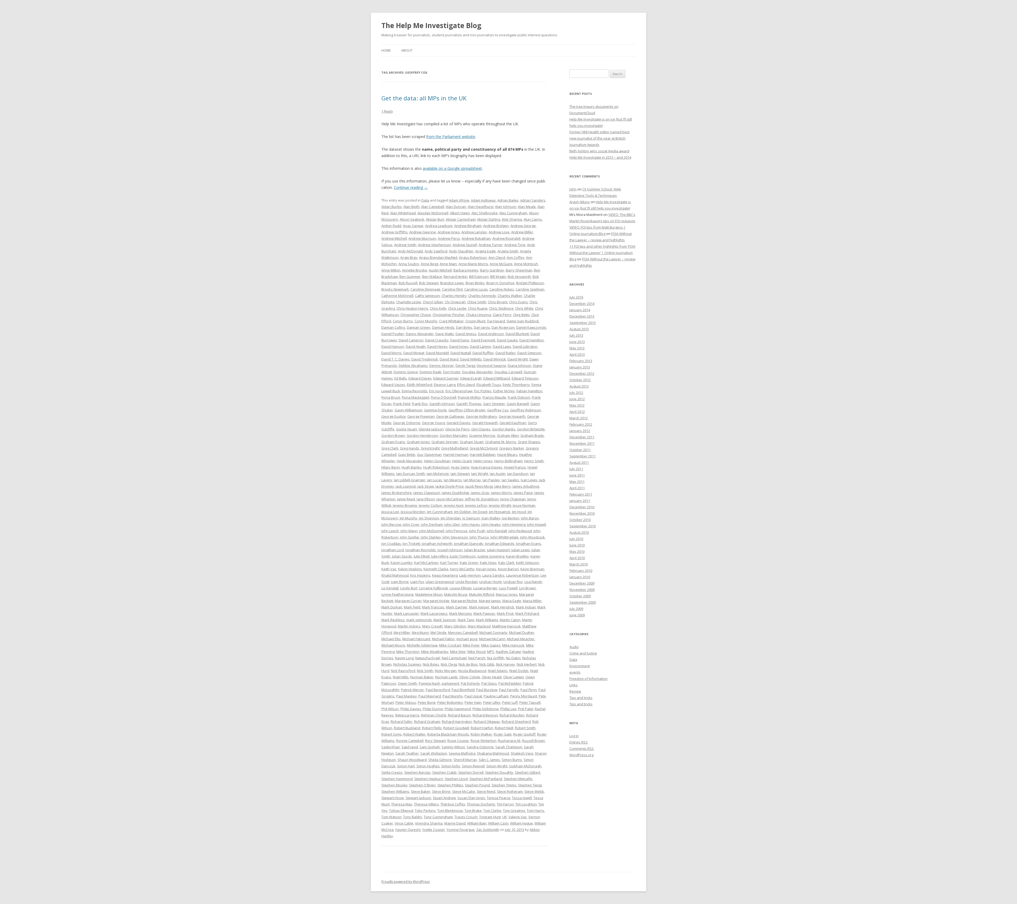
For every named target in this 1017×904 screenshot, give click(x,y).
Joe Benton (510, 518)
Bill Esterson (479, 276)
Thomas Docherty (481, 804)
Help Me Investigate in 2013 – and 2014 (600, 157)
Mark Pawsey (484, 613)
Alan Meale (527, 206)
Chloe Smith (476, 302)
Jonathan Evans (528, 543)
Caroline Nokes (501, 289)
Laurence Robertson (522, 575)
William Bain (477, 823)
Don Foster (452, 371)
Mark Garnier (456, 607)
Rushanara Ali (509, 740)
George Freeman (421, 416)
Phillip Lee (508, 708)
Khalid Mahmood (395, 575)
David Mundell (437, 352)
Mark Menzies (460, 613)
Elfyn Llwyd (466, 384)
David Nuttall (460, 352)
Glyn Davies (480, 429)
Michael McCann (492, 638)
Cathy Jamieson (427, 295)
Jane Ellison (426, 499)
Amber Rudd (391, 225)
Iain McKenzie (438, 473)
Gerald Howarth (485, 422)
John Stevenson (455, 537)
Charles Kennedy (482, 295)
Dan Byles (464, 327)
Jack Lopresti (406, 486)
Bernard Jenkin (455, 276)
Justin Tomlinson (463, 556)
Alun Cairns (533, 219)
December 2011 (581, 437)
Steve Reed (486, 791)
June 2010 (577, 545)
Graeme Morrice (482, 435)
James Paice (523, 492)
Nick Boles (431, 664)
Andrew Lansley (474, 232)
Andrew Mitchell (394, 238)
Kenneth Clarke (435, 569)
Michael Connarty (493, 632)
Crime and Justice (583, 653)
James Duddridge (455, 492)
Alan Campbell (432, 206)
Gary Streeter (494, 403)
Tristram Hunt (490, 816)
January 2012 (579, 430)
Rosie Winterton (483, 740)
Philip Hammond (458, 708)
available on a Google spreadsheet (452, 168)
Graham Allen (508, 435)
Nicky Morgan (446, 670)
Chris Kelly (438, 308)
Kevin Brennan (532, 569)
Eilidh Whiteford (419, 384)
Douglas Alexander (477, 371)
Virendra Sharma (429, 823)
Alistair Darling (488, 219)
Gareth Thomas (468, 403)
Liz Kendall (390, 588)
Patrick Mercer (412, 689)
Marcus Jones (507, 594)
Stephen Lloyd (456, 778)
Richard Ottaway (487, 721)
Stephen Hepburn (428, 778)
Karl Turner (449, 562)
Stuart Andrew (444, 797)
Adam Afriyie (459, 200)
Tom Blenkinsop (450, 810)
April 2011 (577, 488)
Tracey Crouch (466, 816)
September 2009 (582, 602)
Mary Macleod (479, 626)
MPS (490, 651)
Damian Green (418, 327)
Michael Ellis (391, 638)
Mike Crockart (450, 645)
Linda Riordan (467, 581)
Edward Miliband (496, 378)
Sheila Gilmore (440, 759)
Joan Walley (490, 518)
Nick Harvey (505, 664)
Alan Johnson (505, 206)
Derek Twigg (465, 365)
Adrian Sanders (532, 200)
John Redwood (520, 530)
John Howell (536, 524)
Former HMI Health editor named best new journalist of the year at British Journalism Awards (599, 138)
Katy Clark (506, 562)
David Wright (517, 359)
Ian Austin (498, 473)
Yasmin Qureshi (408, 829)
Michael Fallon (443, 638)
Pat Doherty (470, 683)
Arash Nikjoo (579, 201)
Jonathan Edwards (499, 543)
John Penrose (456, 530)
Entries (578, 742)
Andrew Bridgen (496, 225)
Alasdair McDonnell (432, 213)
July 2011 (576, 468)
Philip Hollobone (485, 708)
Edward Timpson (525, 378)
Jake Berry (502, 486)
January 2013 (579, 367)
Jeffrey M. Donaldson (482, 499)
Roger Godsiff (524, 734)
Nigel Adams (498, 670)
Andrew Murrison (422, 238)
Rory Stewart (435, 740)
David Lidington (525, 346)
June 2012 (577, 399)
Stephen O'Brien (422, 785)
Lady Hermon (470, 575)
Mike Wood (476, 651)
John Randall (497, 530)
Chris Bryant (497, 302)
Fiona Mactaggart (415, 397)
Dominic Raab (430, 371)
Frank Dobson (519, 397)
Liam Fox (417, 581)
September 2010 (582, 526)
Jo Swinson (471, 518)
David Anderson (491, 333)
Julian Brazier (474, 549)
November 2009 (582, 589)
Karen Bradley (517, 556)
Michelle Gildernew (422, 645)
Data (425, 200)
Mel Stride (438, 632)
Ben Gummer (410, 276)
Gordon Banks (503, 429)
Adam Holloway (483, 200)
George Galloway (450, 416)
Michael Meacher (520, 638)
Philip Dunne (433, 708)
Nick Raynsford (403, 670)
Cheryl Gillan (433, 302)
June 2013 (577, 341)
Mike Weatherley (434, 651)
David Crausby (437, 340)
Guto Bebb (406, 454)
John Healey (491, 524)
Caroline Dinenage (425, 289)
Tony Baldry (412, 816)
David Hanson (392, 346)
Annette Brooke (414, 270)
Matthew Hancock (506, 626)
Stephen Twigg (530, 785)
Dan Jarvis (482, 327)
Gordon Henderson (422, 435)
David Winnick (494, 359)
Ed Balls (400, 378)
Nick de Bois (468, 664)
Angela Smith (507, 251)
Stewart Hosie (392, 797)
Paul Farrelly (509, 689)
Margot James (490, 600)
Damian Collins (393, 327)
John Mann (409, 530)
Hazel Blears (507, 454)
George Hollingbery (481, 416)
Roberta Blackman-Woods (448, 734)
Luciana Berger (485, 588)
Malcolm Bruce (455, 594)
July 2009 (576, 608)
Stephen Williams (395, 791)
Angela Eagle (485, 251)
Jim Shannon (429, 518)
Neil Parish (476, 658)
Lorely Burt (408, 588)
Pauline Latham (496, 696)
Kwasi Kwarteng (445, 575)
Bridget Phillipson (530, 282)
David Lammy (480, 346)
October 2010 (580, 519)
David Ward (449, 359)
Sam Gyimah (430, 747)
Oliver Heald (492, 677)
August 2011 (579, 462)
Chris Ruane (478, 308)
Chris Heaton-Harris (412, 308)
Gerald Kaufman (512, 422)
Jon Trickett (411, 543)
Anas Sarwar (413, 225)
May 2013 (577, 348)
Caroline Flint (452, 289)
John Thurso (479, 537)
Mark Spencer (445, 619)
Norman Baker (422, 677)
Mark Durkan (391, 607)
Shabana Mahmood (493, 753)
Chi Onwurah (455, 302)
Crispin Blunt (475, 321)
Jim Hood (519, 511)
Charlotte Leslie (408, 302)
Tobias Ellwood (401, 810)
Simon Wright (496, 766)
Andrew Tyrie (514, 244)
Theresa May (401, 804)
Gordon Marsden (453, 435)
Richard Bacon (459, 715)
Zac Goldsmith (487, 829)
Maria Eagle (511, 600)
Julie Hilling (439, 556)
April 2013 (577, 354)
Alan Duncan (456, 206)
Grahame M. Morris (500, 441)
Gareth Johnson (442, 403)
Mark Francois (433, 607)
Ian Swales (510, 480)
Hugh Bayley (412, 467)
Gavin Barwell (518, 403)
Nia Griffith (495, 658)
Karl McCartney (426, 562)
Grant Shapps (529, 441)
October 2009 (580, 596)
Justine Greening (491, 556)
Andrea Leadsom (439, 225)
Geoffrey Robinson (525, 410)
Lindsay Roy (513, 581)
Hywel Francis (515, 467)
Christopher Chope (415, 314)
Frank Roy (420, 403)
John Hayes (471, 524)
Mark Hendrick (502, 607)
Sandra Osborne (480, 747)
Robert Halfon (482, 727)
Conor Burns (403, 321)
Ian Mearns (453, 480)
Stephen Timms (504, 785)
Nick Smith (425, 670)
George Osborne (406, 422)
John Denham (432, 524)
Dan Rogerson (503, 327)
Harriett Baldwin (483, 454)
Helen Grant (462, 460)
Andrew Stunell (465, 244)
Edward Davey (420, 378)
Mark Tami (466, 619)
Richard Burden (511, 715)
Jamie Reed (406, 499)
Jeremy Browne (405, 505)
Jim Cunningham (440, 511)
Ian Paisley (491, 480)
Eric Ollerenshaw (458, 391)
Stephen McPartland (485, 778)
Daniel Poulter (392, 333)
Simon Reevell (473, 766)
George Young (433, 422)
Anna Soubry (408, 263)
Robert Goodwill (456, 727)
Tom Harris (535, 810)
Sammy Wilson (453, 747)
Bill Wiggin (498, 276)
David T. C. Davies (395, 359)
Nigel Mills (401, 677)
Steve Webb (534, 791)
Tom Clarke (492, 810)
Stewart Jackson (418, 797)
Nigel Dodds (519, 670)
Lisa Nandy (533, 581)
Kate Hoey (488, 562)
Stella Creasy (392, 772)
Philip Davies (410, 708)
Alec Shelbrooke (484, 213)
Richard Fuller (401, 721)
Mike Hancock (513, 645)
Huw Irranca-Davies (486, 467)
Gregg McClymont (484, 448)
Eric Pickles (483, 391)
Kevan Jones (486, 569)
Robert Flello (432, 727)
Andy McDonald (410, 251)
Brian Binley (475, 282)
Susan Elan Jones (471, 797)
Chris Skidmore (501, 308)
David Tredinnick (424, 359)
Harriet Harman (455, 454)
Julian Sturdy (402, 556)
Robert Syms (391, 734)
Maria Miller (532, 600)
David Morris (391, 352)
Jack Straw (425, 486)
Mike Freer (471, 645)
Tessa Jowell (522, 797)
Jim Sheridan (451, 518)
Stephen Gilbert (527, 772)
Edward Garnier (446, 378)
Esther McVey (504, 391)
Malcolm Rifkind (481, 594)
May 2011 (577, 481)
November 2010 (582, 513)
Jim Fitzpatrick (499, 511)
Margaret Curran (408, 600)
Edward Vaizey (393, 384)
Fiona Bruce (390, 397)
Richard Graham (427, 721)
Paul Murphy (453, 696)
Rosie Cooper (458, 740)
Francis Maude (494, 397)
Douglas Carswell (508, 371)
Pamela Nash (429, 683)
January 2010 (579, 577)
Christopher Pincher (448, 314)
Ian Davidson (517, 473)
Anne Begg (429, 263)
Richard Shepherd (516, 721)
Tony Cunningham (438, 816)
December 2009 (581, 583)
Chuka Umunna (478, 314)
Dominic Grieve (406, 371)
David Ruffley (483, 352)
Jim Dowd (480, 511)
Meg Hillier (402, 632)
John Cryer (411, 524)
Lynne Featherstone (397, 594)
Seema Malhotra (462, 753)
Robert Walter (414, 734)
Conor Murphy (426, 321)
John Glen (452, 524)
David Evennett (483, 340)
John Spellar (409, 537)
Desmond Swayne (491, 365)
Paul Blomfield (463, 689)
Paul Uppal (473, 696)
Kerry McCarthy (462, 569)
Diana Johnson (519, 365)
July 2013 (576, 335)
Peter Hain (473, 702)
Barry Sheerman (519, 270)
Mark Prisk (505, 613)
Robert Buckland (407, 727)
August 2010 (579, 532)
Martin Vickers (409, 626)
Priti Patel (525, 708)
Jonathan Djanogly (468, 543)
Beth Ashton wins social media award (599, 151)
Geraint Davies (459, 422)
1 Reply (387, 111)
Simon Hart (406, 766)
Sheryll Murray (465, 759)
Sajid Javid (410, 747)
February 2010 (580, 570)
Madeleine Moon (429, 594)
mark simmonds (419, 619)
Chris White (524, 308)
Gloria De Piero (457, 429)
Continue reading (411, 187)
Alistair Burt (435, 219)
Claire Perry (502, 314)
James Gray (480, 492)
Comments (581, 748)
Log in (574, 735)
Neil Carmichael (454, 658)
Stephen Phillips (450, 785)
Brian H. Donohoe (500, 282)
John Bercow (391, 524)
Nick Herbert (527, 664)
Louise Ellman (461, 588)
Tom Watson (391, 816)
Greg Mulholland (454, 448)
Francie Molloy (469, 397)
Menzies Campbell (463, 632)
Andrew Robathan (476, 238)
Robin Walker (481, 734)
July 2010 (576, 538)
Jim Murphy (408, 518)
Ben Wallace (432, 276)
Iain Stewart (460, 473)
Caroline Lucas (476, 289)
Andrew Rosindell (506, 238)
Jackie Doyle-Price (449, 486)
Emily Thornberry (516, 384)
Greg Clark (389, 448)
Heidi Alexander (409, 460)
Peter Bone (427, 702)
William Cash (498, 823)
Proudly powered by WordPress (405, 881)
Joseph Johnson (450, 549)
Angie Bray (408, 257)
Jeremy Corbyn (430, 505)
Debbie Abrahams (413, 365)
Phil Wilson (390, 708)
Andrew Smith (405, 244)
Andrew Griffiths (394, 232)
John (573, 189)
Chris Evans (518, 302)
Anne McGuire (501, 263)
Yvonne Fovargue (461, 829)
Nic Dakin (513, 658)
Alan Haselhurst (480, 206)
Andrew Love (499, 232)
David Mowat (413, 352)
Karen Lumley (402, 562)
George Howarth (512, 416)
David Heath (416, 346)
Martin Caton (510, 619)
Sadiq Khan (390, 747)
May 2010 (577, 551)
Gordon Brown (393, 435)
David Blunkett (517, 333)
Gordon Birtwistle (531, 429)
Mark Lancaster (406, 613)
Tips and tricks (580, 697)
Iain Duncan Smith (410, 473)
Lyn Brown (527, 588)
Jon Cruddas (391, 543)
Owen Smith (407, 683)
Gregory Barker (511, 448)
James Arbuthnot (525, 486)
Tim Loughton (526, 804)
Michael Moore (393, 645)
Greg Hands (409, 448)
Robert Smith (525, 727)
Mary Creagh (432, 626)
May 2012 (577, 405)
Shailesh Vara (522, 753)
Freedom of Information (588, 678)
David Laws (502, 346)
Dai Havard (496, 321)
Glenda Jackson (431, 429)
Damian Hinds (443, 327)
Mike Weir (458, 651)
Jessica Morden (413, 511)
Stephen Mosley (394, 785)
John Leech (390, 530)
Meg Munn (420, 632)
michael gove (467, 638)
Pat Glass (489, 683)
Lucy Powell (508, 588)
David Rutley (506, 352)
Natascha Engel (427, 658)
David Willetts (471, 359)
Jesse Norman (524, 505)
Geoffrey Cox (497, 410)
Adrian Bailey (508, 200)
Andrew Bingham (467, 225)
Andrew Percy (449, 238)
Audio (574, 646)
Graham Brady (532, 435)
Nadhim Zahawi (508, 651)
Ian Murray (472, 480)
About (406, 50)
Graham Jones (418, 441)
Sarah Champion (508, 747)
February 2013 (580, 360)
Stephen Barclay (417, 772)
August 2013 (579, 329)
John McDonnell (431, 530)
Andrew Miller (522, 232)
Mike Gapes (491, 645)
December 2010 (581, 507)
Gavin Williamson (408, 410)
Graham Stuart (472, 441)
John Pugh (477, 530)
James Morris (501, 492)
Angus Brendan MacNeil (438, 257)
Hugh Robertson (436, 467)
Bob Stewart (429, 282)
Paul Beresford (438, 689)
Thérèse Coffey (452, 804)
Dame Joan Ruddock (523, 321)
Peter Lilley (492, 702)
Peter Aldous (405, 702)
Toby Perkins (425, 810)
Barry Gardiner (492, 270)
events (575, 672)
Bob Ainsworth (519, 276)
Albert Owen (460, 213)
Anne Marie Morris (473, 263)
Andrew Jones (449, 232)
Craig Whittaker (451, 321)
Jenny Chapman (513, 499)
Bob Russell (408, 282)
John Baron (530, 518)
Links (573, 685)
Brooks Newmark (395, 289)
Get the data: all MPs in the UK (423, 98)
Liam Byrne (400, 581)
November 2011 (582, 443)
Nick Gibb (486, 664)
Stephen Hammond (397, 778)
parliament (450, 683)
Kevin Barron (508, 569)
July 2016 (576, 297)
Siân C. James (489, 759)
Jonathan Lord (392, 549)
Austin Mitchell (440, 270)
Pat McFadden (509, 683)
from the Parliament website (450, 136)
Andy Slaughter (461, 251)
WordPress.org (581, 754)
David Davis (459, 340)
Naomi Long (404, 658)
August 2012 (579, 386)
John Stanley (431, 537)
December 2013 (581, 316)
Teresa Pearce (498, 797)
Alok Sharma (512, 219)
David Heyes (437, 346)
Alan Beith (411, 206)
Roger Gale (503, 734)
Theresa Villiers (426, 804)
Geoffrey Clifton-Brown (466, 410)
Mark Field (412, 607)
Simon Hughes (428, 766)
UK (504, 816)
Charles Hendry (454, 295)
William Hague (521, 823)
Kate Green (469, 562)
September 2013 (582, 322)
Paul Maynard (429, 696)
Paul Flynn (528, 689)
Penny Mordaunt (523, 696)
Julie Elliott (422, 556)
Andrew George (523, 225)
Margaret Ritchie (464, 600)
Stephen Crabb (444, 772)
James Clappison (426, 492)
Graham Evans (393, 441)
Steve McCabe (463, 791)
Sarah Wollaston (433, 753)
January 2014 (579, 310)
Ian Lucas (434, 480)
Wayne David (455, 823)
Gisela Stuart (406, 429)
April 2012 (577, 411)
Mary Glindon (455, 626)
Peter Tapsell (530, 702)
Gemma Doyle (435, 410)
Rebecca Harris (407, 715)
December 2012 (581, 373)
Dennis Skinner (441, 365)
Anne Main (448, 263)
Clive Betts (521, 314)
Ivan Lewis (529, 480)
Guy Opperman (429, 454)
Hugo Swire (460, 467)
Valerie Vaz (517, 816)
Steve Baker (420, 791)
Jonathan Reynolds (420, 549)
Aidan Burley (391, 206)
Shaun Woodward (412, 759)
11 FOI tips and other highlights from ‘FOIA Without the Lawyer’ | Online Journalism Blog (602, 252)
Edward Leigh (471, 378)
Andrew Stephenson (434, 244)
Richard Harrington (457, 721)
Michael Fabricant (416, 638)
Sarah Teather (407, 753)
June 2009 (577, 615)
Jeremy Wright (500, 505)
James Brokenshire (396, 492)
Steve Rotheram (510, 791)
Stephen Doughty (499, 772)
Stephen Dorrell (471, 772)
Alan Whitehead (403, 213)
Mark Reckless (393, 619)
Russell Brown (533, 740)
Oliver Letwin (513, 677)
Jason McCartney (449, 499)
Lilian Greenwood (440, 581)
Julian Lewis (520, 549)
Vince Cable (404, 823)
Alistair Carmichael (460, 219)
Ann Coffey (515, 257)
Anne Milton (390, 270)
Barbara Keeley (466, 270)
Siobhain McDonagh (525, 766)
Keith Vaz (388, 569)
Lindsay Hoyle (490, 581)
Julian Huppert (498, 549)
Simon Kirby (450, 766)
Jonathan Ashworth (437, 543)
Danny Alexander (420, 333)
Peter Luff (510, 702)
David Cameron (411, 340)
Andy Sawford (436, 251)
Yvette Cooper (433, 829)
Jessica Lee (390, 511)
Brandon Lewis (452, 282)
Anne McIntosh (526, 263)
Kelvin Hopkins (410, 569)
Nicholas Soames (407, 664)
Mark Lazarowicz (434, 613)
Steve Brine (441, 791)
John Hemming (513, 524)
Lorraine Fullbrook (433, 588)
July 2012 (576, 392)
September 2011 (582, 456)
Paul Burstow (486, 689)
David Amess (466, 333)
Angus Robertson (473, 257)
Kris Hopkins (420, 575)
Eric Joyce (436, 391)
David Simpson (529, 352)
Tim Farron (505, 804)
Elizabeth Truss (488, 384)
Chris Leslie (457, 308)
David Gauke (507, 340)
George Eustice (393, 416)
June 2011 (577, 475)
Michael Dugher (521, 632)
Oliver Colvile (469, 677)
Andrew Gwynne (422, 232)
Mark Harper (479, 607)
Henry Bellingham (508, 460)
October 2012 (580, 379)
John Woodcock (532, 537)
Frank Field (401, 403)
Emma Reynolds (414, 391)
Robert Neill (504, 727)
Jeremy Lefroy (476, 505)
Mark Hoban (526, 607)
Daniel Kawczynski (531, 327)
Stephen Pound (477, 785)
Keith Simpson (527, 562)
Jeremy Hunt (453, 505)
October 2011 (580, 449)
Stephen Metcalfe (518, 778)
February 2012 (580, 424)
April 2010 (577, 557)
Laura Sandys (493, 575)
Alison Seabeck (412, 219)
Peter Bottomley (450, 702)
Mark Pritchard (527, 613)
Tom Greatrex (514, 810)
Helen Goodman (437, 460)
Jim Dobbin (462, 511)
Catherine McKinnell (397, 295)
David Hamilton (531, 340)
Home (386, 50)
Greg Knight (430, 448)
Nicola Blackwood (472, 670)
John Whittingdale (504, 537)
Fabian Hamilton (529, 391)
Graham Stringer (444, 441)
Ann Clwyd (496, 257)
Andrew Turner (491, 244)
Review (575, 691)
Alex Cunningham (513, 213)
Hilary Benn (390, 467)
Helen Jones (483, 460)
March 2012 (578, 418)
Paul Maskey (406, 696)
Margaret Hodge (436, 600)
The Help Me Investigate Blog (431, 25)
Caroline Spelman (530, 289)
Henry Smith (534, 460)
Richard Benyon (485, 715)
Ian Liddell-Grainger (409, 480)
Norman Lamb (446, 677)
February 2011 (580, 494)
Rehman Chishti (433, 715)
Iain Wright (479, 473)
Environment (579, 665)
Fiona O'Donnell (443, 397)
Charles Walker (510, 295)
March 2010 (578, 564)
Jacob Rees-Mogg (479, 486)
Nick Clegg (449, 664)
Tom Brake (473, 810)
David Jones (458, 346)
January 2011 (579, 500)
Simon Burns (512, 759)
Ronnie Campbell (409, 740)
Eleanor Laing (445, 384)
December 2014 (581, 303)
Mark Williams (487, 619)
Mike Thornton (408, 651)
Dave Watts (444, 333)
